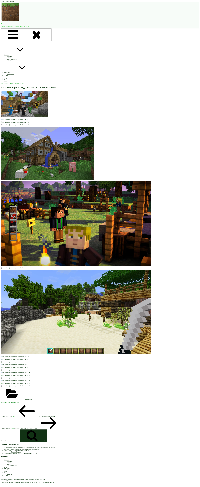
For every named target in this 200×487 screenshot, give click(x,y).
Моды (5, 79)
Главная (6, 43)
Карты (5, 78)
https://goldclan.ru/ (42, 479)
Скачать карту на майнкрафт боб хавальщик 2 (27, 449)
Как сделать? (10, 74)
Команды (9, 474)
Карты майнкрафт (16, 452)
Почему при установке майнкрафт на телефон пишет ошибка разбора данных (34, 447)
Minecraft (3, 23)
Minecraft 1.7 (10, 56)
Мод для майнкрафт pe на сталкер (29, 453)
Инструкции (7, 72)
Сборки (9, 57)
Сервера (6, 75)
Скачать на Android (12, 59)
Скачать (9, 60)
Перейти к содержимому (7, 1)
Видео (5, 76)
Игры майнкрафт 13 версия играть (22, 450)
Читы (5, 81)
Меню (49, 40)
